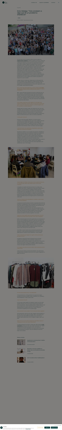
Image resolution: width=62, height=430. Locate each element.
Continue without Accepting (57, 425)
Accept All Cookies (54, 427)
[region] (31, 427)
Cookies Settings (40, 427)
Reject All (47, 427)
